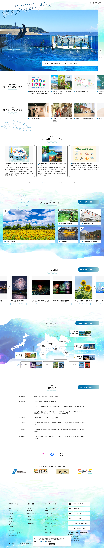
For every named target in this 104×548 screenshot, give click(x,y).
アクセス (29, 508)
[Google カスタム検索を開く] (96, 3)
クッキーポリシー (41, 541)
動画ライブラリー (49, 526)
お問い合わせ (48, 532)
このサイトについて (50, 508)
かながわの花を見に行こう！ (16, 533)
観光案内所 (29, 511)
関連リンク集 (48, 513)
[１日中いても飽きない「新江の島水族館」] (49, 71)
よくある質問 (48, 530)
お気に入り (11, 530)
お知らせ (29, 520)
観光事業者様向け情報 (79, 528)
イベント (11, 513)
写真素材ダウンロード (50, 523)
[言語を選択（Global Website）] (91, 3)
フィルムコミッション (50, 520)
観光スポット (12, 519)
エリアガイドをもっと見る (85, 323)
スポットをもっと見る (86, 202)
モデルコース (12, 521)
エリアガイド (12, 526)
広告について (48, 516)
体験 (10, 516)
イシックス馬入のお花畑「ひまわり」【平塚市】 (88, 301)
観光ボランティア (31, 513)
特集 (10, 508)
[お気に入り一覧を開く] (93, 3)
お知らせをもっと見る (86, 387)
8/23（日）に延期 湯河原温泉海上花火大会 (65, 301)
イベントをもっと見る (86, 269)
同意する (52, 544)
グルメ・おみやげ (13, 511)
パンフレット (30, 516)
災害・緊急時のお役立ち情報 (79, 523)
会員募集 (47, 511)
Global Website (13, 535)
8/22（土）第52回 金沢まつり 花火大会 (21, 301)
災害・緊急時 (30, 523)
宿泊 (10, 524)
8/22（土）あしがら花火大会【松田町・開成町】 (45, 301)
